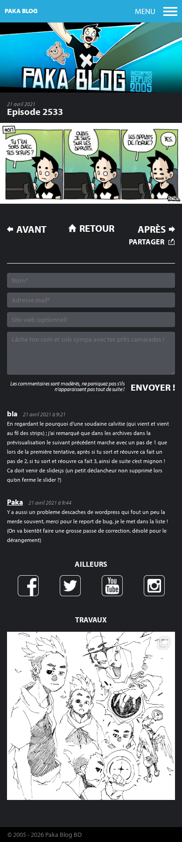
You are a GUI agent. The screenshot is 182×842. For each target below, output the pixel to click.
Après (152, 229)
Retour (96, 228)
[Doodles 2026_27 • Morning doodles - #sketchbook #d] (91, 716)
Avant (31, 229)
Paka (15, 502)
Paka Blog (21, 11)
